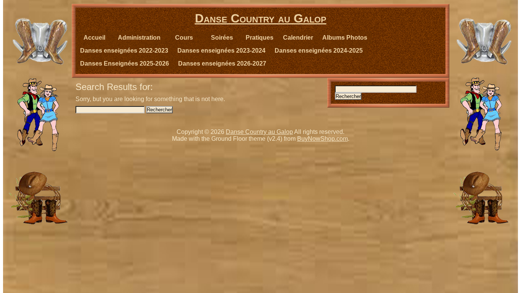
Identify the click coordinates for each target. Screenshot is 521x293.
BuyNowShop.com (322, 138)
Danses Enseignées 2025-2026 (124, 63)
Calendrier (298, 37)
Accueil (94, 37)
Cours (184, 37)
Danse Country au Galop (260, 18)
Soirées (222, 37)
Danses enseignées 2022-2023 (124, 50)
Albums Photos (344, 37)
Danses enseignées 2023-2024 (221, 50)
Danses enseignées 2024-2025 (319, 50)
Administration (139, 37)
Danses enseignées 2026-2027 (222, 63)
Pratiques (259, 37)
